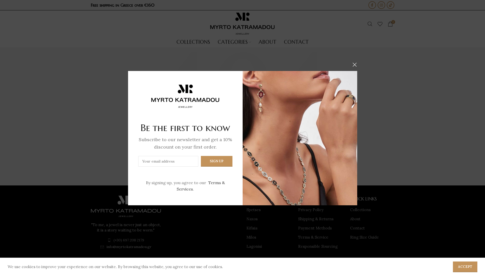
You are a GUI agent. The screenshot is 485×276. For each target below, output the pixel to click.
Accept (465, 267)
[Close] (354, 64)
